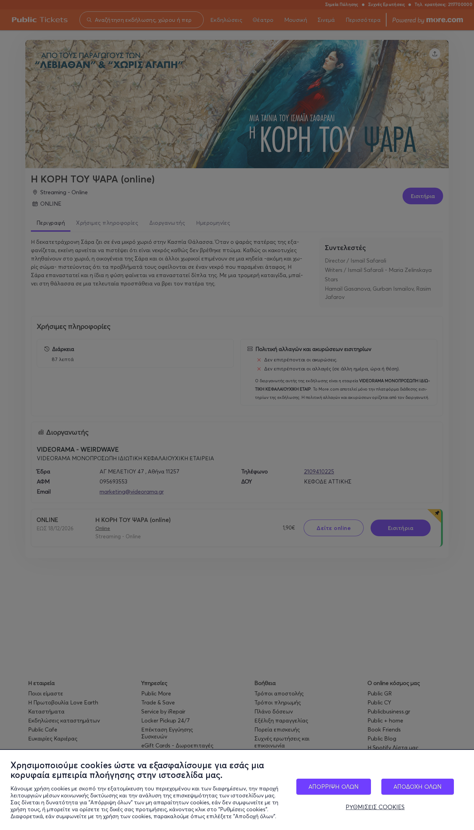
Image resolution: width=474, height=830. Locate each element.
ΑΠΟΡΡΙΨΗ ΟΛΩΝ (333, 786)
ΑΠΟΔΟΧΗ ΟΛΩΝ (417, 786)
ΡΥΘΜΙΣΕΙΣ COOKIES (375, 807)
